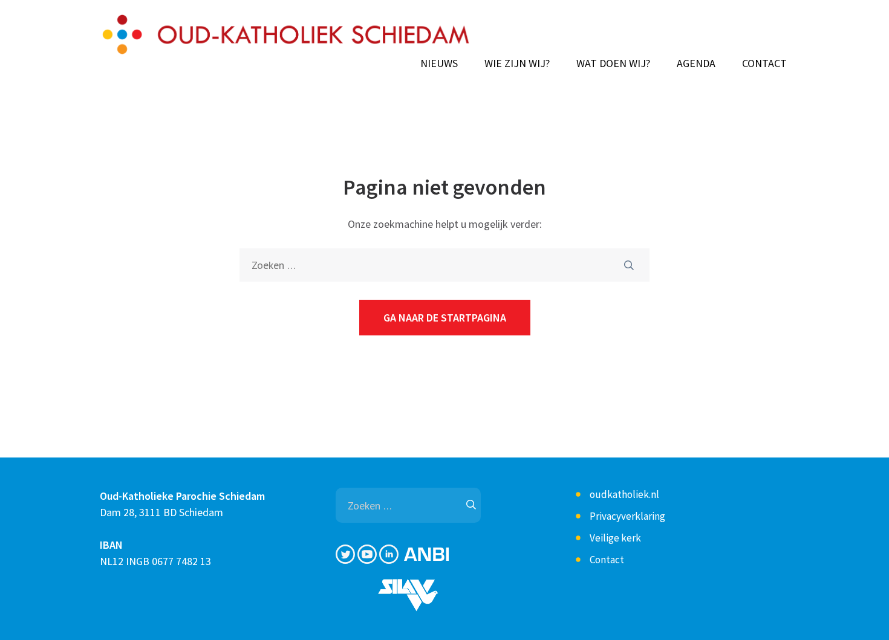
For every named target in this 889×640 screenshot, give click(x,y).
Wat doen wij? (613, 63)
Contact (764, 63)
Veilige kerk (615, 538)
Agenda (696, 63)
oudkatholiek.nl (624, 494)
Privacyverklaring (627, 516)
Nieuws (439, 63)
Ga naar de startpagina (444, 318)
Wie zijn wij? (517, 63)
